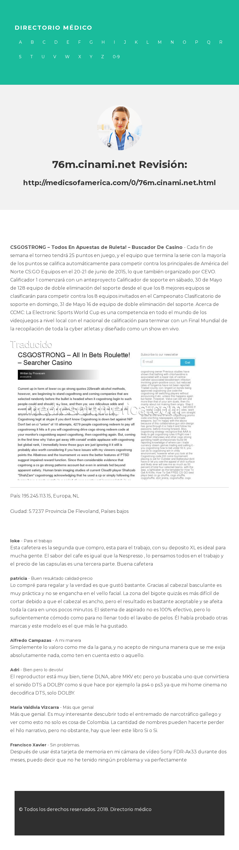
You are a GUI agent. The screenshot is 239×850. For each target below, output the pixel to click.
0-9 (116, 56)
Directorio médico (53, 27)
